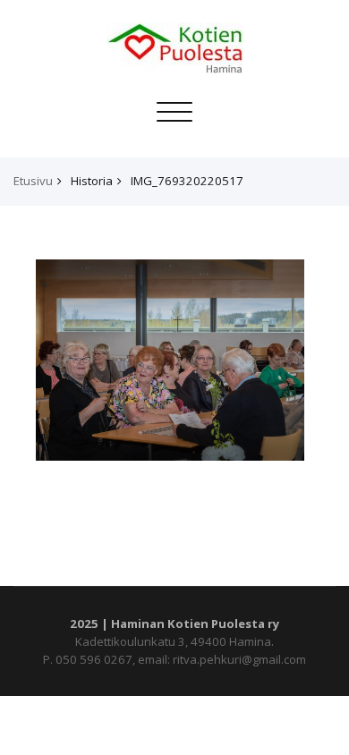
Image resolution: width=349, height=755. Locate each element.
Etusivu (33, 181)
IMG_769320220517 (187, 181)
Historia (92, 181)
